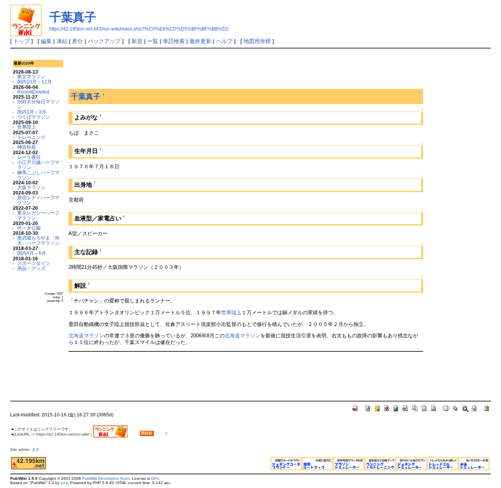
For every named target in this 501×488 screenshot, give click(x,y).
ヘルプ (224, 41)
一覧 (152, 41)
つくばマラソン (33, 116)
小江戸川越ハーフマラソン (38, 165)
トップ (21, 41)
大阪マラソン (31, 187)
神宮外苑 (26, 146)
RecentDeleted (33, 91)
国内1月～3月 (31, 111)
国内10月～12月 (34, 81)
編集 (46, 41)
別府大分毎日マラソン (38, 104)
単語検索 (174, 41)
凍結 (61, 41)
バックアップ (104, 41)
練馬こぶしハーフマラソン (38, 175)
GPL (155, 478)
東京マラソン (31, 76)
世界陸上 (26, 127)
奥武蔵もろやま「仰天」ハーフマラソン (38, 240)
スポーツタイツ (33, 263)
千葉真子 (72, 17)
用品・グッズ (31, 268)
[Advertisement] (210, 70)
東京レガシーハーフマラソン (38, 215)
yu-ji (64, 483)
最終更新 (200, 41)
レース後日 (29, 157)
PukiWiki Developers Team (106, 478)
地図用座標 (257, 41)
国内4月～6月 (31, 253)
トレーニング (31, 137)
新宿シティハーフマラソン (38, 200)
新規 (137, 41)
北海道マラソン (86, 336)
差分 (77, 41)
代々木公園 (29, 227)
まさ (37, 449)
